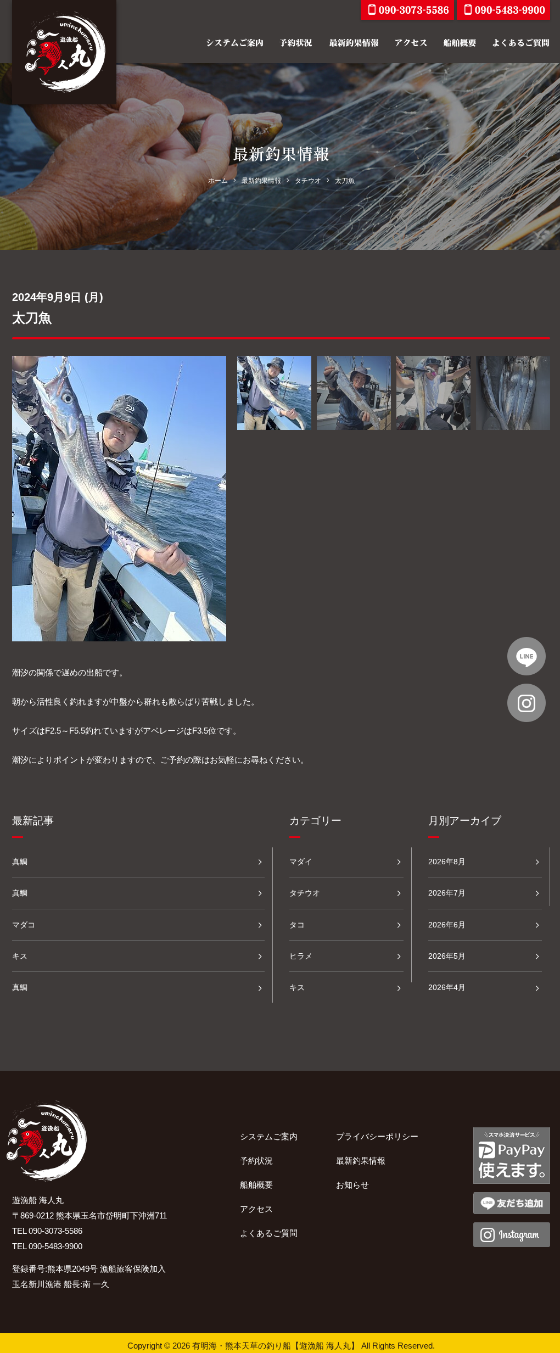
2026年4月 (447, 987)
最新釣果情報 (360, 1160)
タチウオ (304, 892)
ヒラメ (300, 956)
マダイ (300, 861)
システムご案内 (269, 1136)
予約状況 (256, 1160)
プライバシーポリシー (377, 1136)
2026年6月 (447, 924)
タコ (297, 924)
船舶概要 (256, 1184)
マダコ (23, 924)
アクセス (256, 1209)
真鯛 (19, 861)
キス (19, 956)
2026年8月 (447, 861)
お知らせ (352, 1184)
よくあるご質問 (269, 1233)
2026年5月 (447, 956)
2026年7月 (447, 892)
